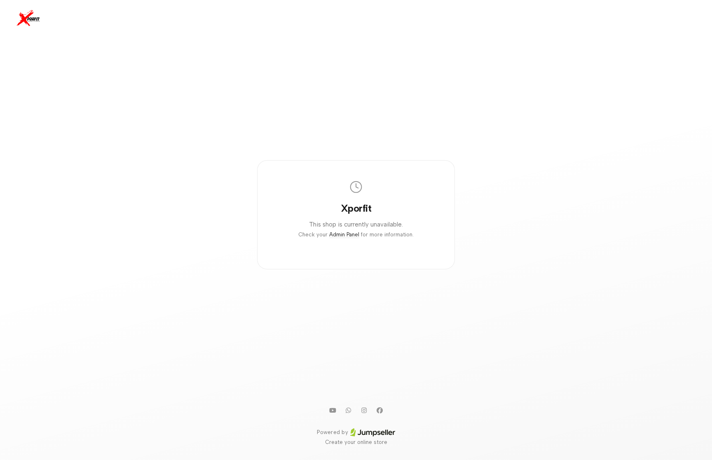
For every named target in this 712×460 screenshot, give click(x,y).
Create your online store (356, 442)
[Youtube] (332, 410)
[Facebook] (379, 410)
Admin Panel (344, 234)
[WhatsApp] (348, 410)
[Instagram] (363, 410)
